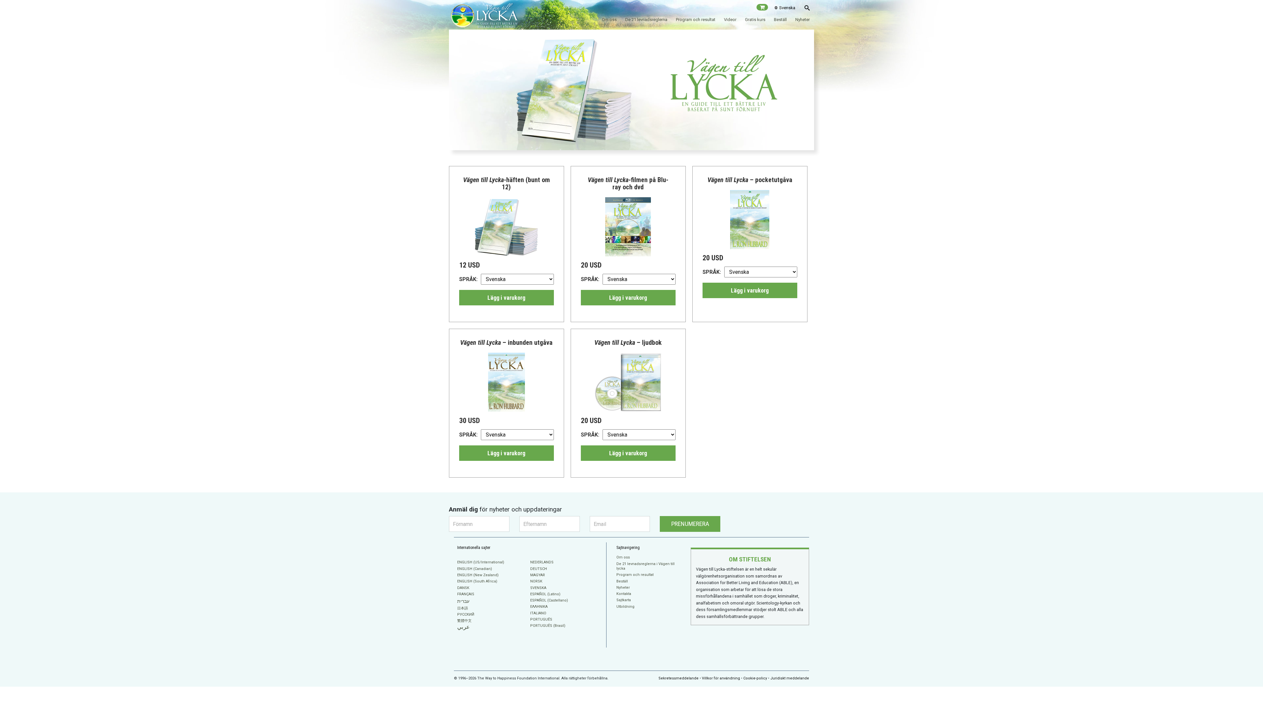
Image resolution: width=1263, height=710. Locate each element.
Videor (730, 19)
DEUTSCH (538, 569)
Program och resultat (695, 19)
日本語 (462, 608)
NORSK (536, 581)
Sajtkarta (623, 600)
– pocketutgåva (749, 180)
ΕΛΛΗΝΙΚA (539, 606)
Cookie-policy (755, 678)
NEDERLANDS (542, 562)
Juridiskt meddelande (789, 678)
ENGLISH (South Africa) (477, 581)
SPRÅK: (468, 279)
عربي (463, 627)
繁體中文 (464, 621)
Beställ (780, 19)
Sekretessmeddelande (678, 678)
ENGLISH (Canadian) (474, 569)
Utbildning (625, 606)
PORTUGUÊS (541, 619)
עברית (463, 601)
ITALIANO (538, 613)
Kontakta (623, 594)
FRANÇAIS (465, 594)
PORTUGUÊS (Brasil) (547, 626)
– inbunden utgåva (506, 342)
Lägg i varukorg (506, 297)
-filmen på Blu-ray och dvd (628, 183)
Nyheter (802, 19)
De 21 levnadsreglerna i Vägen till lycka (645, 566)
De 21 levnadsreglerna (646, 19)
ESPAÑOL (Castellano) (549, 600)
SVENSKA (538, 588)
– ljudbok (628, 342)
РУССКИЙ (465, 614)
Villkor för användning (721, 678)
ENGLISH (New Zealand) (478, 575)
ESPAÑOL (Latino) (545, 594)
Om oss (609, 19)
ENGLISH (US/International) (480, 562)
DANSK (463, 588)
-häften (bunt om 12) (506, 183)
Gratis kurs (755, 19)
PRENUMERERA (690, 524)
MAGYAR (537, 575)
